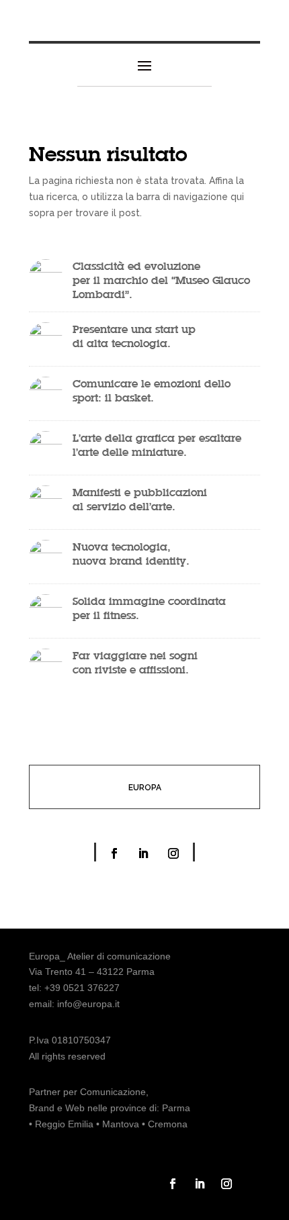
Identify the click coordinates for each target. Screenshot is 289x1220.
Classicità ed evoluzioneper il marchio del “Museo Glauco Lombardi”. (161, 280)
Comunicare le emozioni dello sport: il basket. (152, 390)
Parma (176, 1107)
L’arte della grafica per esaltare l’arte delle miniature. (157, 445)
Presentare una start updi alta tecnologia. (134, 336)
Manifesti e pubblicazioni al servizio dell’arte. (141, 499)
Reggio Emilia (64, 1124)
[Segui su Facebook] (114, 853)
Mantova (120, 1124)
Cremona (168, 1124)
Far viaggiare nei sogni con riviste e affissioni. (137, 662)
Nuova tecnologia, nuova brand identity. (131, 553)
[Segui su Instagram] (173, 853)
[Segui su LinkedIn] (143, 853)
